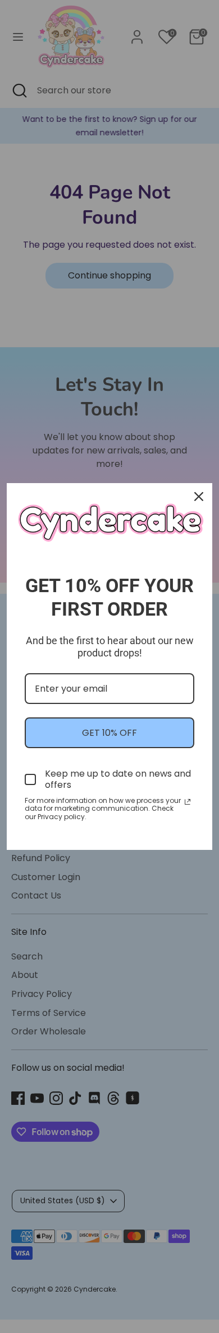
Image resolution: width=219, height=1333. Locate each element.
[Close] (198, 496)
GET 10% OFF (109, 732)
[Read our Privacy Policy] (187, 802)
